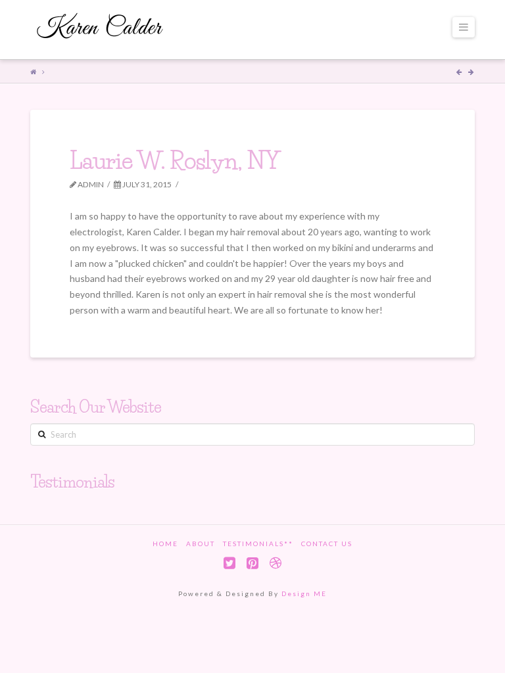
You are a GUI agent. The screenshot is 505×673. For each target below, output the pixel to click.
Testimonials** (258, 543)
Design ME (304, 593)
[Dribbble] (275, 563)
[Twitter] (229, 563)
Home (165, 543)
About (200, 543)
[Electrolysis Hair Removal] (100, 27)
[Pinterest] (252, 563)
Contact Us (326, 543)
